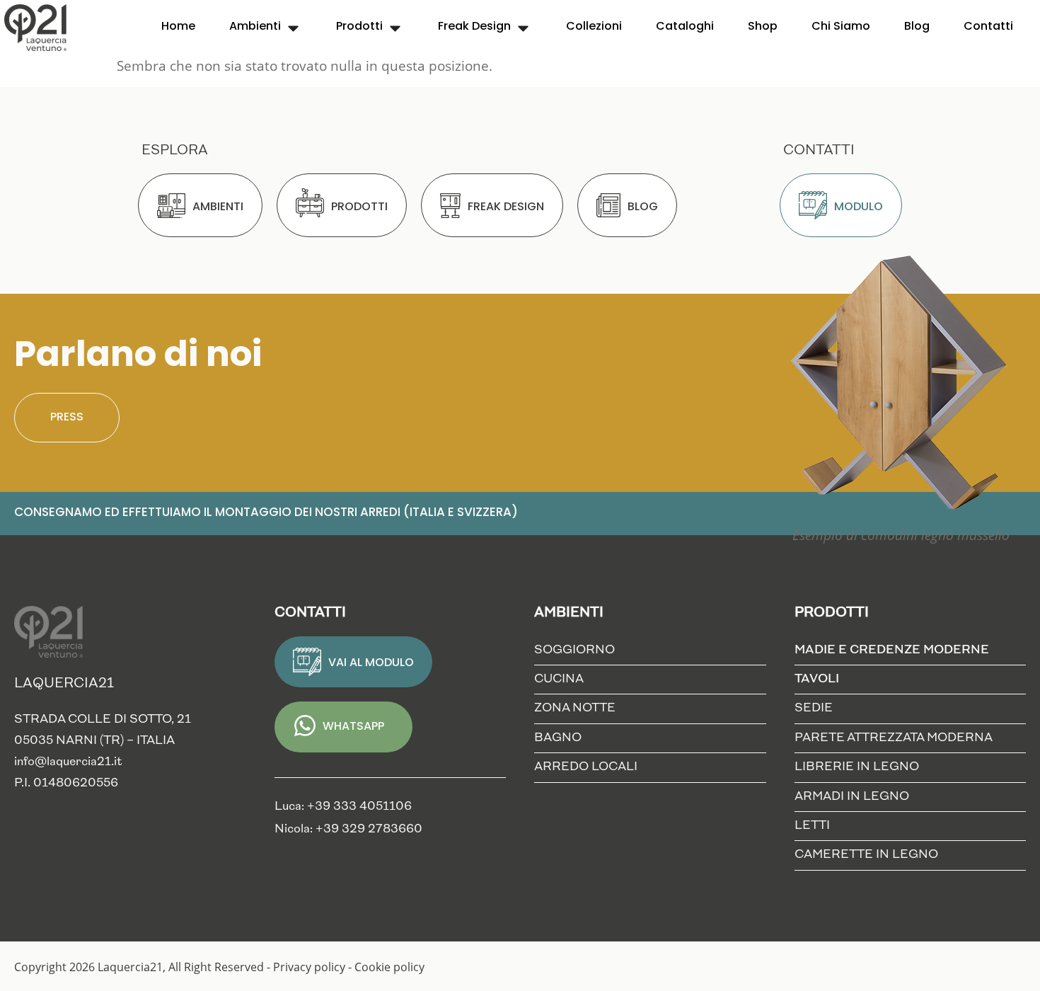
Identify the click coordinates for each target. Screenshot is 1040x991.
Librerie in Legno (857, 767)
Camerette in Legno (866, 855)
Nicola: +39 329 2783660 (348, 829)
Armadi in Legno (852, 797)
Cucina (559, 679)
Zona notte (575, 708)
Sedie (814, 708)
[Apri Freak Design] (523, 27)
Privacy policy (309, 967)
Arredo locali (585, 767)
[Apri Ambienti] (293, 27)
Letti (812, 826)
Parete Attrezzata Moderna (894, 738)
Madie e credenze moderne (892, 650)
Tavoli (817, 679)
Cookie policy (389, 967)
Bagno (558, 738)
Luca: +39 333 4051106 (343, 807)
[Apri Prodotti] (395, 27)
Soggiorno (574, 650)
